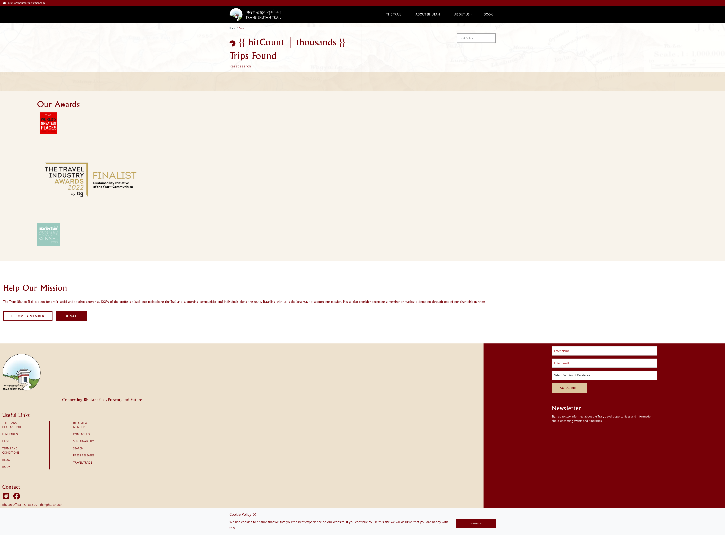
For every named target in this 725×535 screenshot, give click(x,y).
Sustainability (83, 441)
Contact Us (81, 434)
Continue (475, 523)
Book (488, 14)
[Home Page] (255, 14)
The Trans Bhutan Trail (12, 425)
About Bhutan (428, 14)
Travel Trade (82, 462)
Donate (72, 316)
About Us (462, 14)
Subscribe (569, 388)
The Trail (393, 14)
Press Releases (83, 455)
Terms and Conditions (10, 450)
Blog (6, 460)
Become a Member (27, 316)
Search (78, 448)
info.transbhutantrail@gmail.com (26, 3)
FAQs (5, 441)
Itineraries (10, 434)
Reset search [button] (240, 66)
